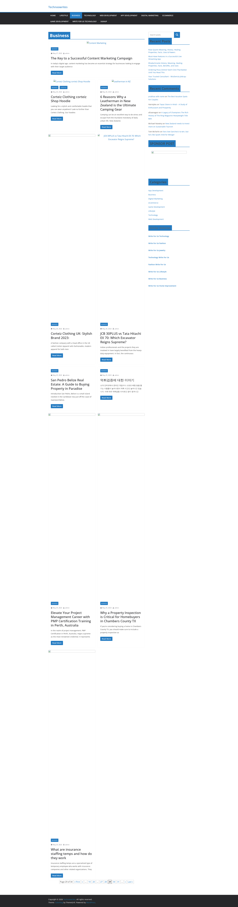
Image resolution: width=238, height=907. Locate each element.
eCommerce (167, 15)
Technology (90, 15)
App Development (129, 15)
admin (67, 53)
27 (101, 881)
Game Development (59, 21)
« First (77, 881)
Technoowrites (58, 7)
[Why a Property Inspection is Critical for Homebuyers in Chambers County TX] (121, 506)
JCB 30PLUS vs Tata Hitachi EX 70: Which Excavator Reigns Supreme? (120, 337)
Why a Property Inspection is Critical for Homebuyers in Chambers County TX (120, 616)
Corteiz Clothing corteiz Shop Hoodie (68, 99)
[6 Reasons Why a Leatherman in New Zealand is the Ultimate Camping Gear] (121, 81)
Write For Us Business (157, 279)
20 (94, 881)
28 (105, 881)
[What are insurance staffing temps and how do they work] (71, 743)
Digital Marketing (149, 15)
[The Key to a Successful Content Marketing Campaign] (96, 43)
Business (76, 15)
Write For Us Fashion (157, 243)
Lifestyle (64, 15)
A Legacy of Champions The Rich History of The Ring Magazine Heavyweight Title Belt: (168, 115)
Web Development (108, 15)
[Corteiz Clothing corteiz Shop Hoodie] (71, 81)
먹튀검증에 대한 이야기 (117, 380)
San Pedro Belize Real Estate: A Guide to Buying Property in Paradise (70, 384)
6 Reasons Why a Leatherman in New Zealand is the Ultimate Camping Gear (118, 103)
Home (53, 15)
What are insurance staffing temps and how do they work (71, 853)
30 (114, 881)
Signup (104, 21)
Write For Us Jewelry (156, 250)
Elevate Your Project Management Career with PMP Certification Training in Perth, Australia (71, 618)
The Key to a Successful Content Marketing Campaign (91, 58)
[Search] (177, 35)
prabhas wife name (156, 96)
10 (89, 881)
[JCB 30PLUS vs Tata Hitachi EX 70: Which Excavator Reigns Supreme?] (121, 227)
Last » (130, 881)
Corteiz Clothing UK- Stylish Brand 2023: (71, 335)
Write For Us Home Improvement (162, 286)
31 (118, 881)
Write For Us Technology (85, 21)
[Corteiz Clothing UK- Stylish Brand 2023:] (71, 227)
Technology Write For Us (158, 257)
